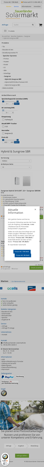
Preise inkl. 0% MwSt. (23, 255)
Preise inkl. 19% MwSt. (22, 252)
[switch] (5, 463)
